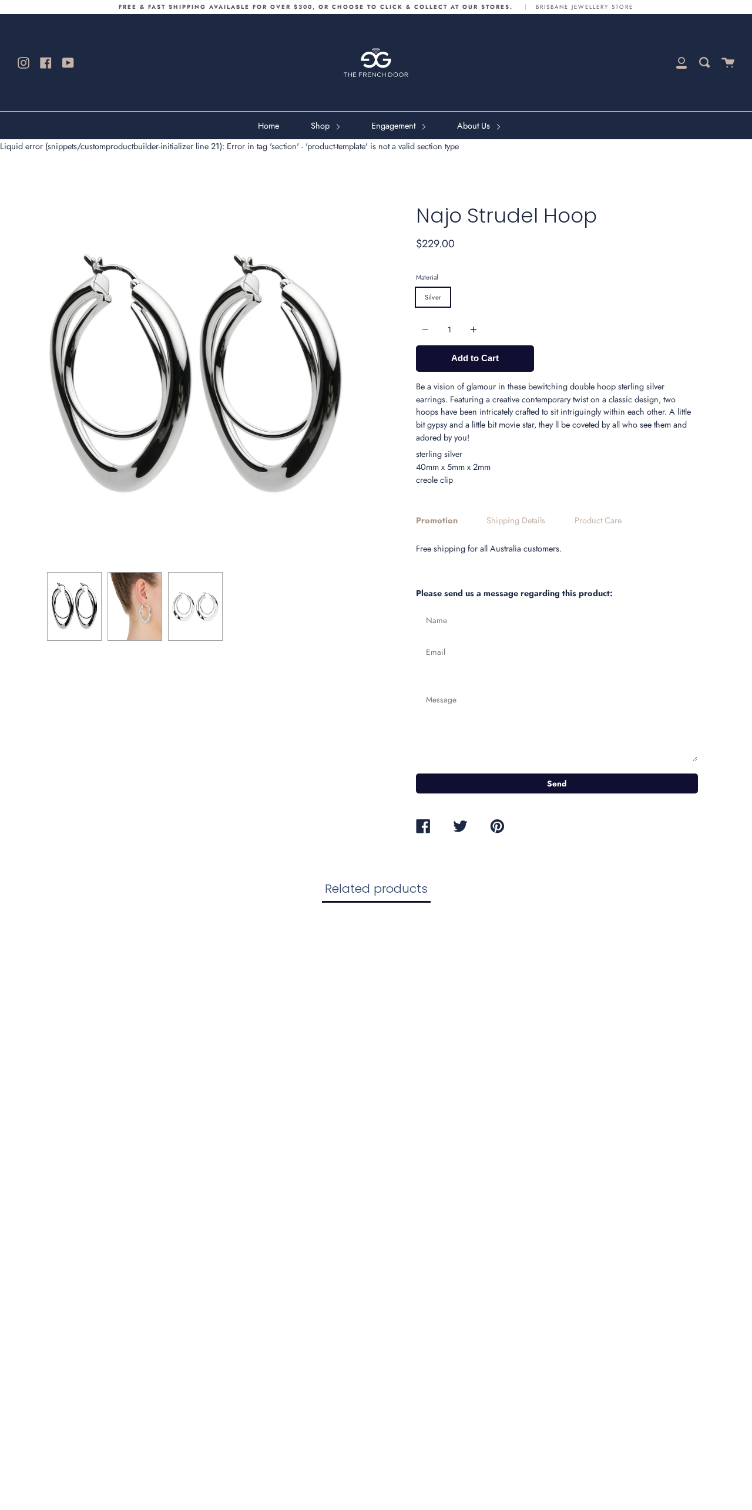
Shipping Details (515, 520)
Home (268, 126)
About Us (474, 126)
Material (427, 277)
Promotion (437, 520)
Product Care (598, 520)
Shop (321, 126)
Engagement (394, 126)
